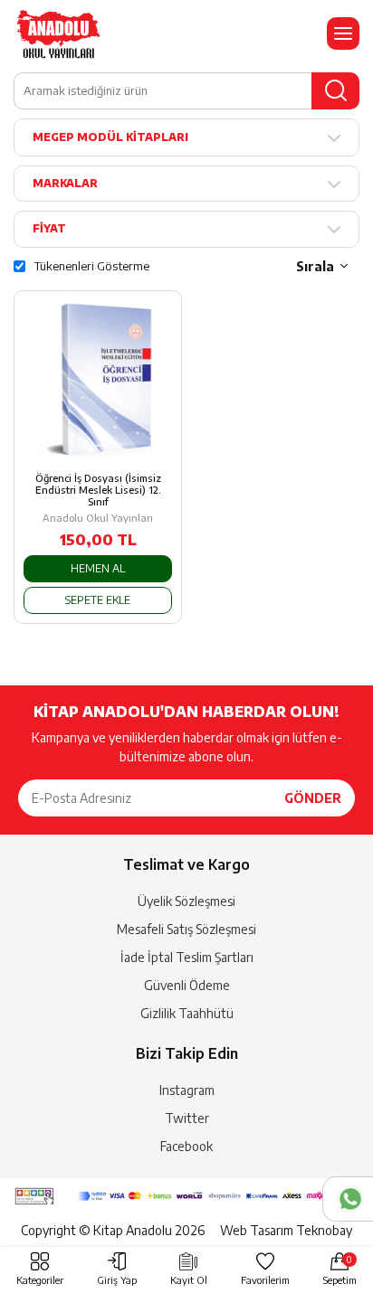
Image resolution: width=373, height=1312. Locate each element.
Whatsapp (347, 1199)
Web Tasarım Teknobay (286, 1230)
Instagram (187, 1090)
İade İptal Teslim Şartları (186, 957)
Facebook (186, 1146)
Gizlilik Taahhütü (187, 1013)
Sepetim (340, 1270)
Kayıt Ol (188, 1280)
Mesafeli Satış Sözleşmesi (186, 929)
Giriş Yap (117, 1280)
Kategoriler (39, 1280)
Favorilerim (265, 1280)
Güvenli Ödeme (187, 985)
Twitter (187, 1118)
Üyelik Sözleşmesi (186, 901)
